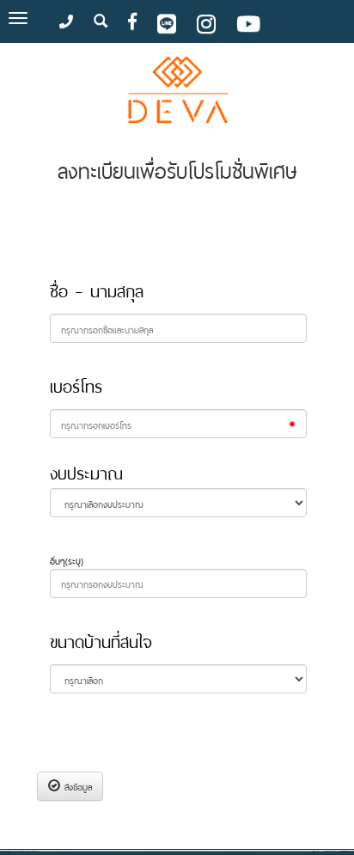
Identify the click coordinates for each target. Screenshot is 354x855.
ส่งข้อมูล (76, 786)
